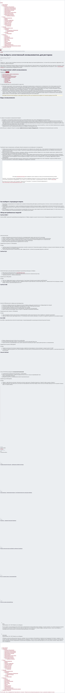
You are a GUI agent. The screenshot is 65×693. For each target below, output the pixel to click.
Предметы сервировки (8, 20)
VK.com (1, 449)
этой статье (54, 179)
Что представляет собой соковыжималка (10, 74)
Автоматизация (7, 11)
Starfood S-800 (7, 80)
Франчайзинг (5, 4)
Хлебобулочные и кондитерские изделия (12, 45)
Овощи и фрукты (7, 42)
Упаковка (4, 26)
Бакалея (6, 35)
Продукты (4, 34)
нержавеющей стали (21, 272)
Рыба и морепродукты (8, 44)
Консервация (7, 36)
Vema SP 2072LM (7, 82)
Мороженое (6, 39)
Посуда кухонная (7, 24)
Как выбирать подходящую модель (9, 76)
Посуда (3, 16)
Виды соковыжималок (6, 75)
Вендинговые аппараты (9, 14)
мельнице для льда (21, 176)
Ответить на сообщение (17, 625)
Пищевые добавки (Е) (6, 46)
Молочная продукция (8, 38)
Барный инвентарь (8, 18)
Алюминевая (9, 33)
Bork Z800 (6, 81)
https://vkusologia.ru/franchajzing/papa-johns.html (12, 182)
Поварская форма (10, 31)
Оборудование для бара (9, 10)
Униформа (6, 29)
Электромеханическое (8, 13)
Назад (1, 52)
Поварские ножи (7, 23)
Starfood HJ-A (7, 79)
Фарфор (6, 19)
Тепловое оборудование (9, 6)
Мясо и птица (7, 40)
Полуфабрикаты (7, 43)
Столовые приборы (8, 21)
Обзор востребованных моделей (8, 77)
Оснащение (4, 5)
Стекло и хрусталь (8, 22)
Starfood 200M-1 (7, 78)
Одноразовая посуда (8, 28)
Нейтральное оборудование (10, 9)
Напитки (6, 41)
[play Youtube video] (32, 404)
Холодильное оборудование (10, 8)
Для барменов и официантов (12, 30)
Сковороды (8, 25)
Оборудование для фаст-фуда (10, 12)
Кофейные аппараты (10, 15)
